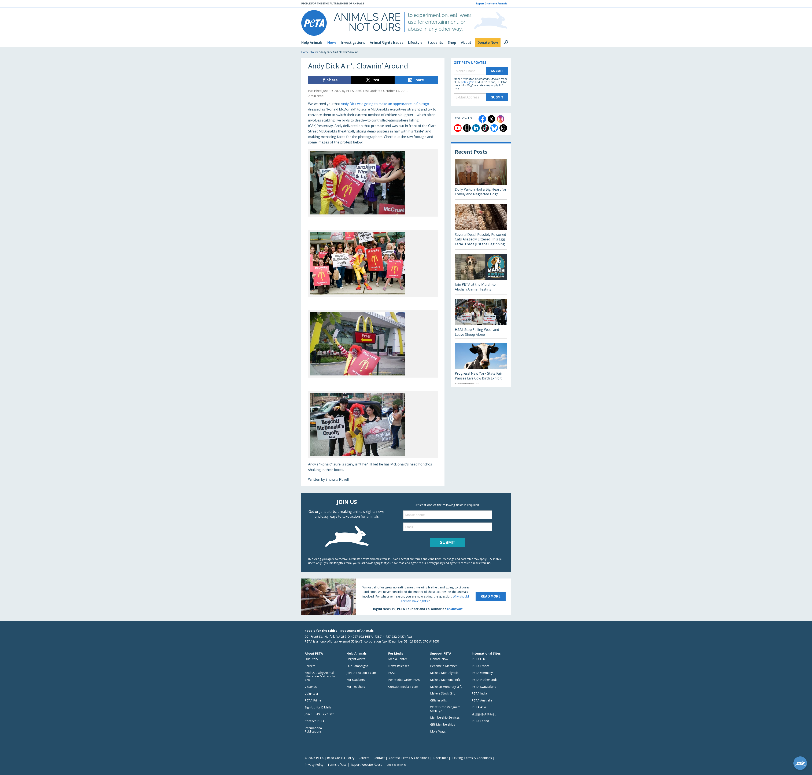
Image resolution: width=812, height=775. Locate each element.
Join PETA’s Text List (319, 714)
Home (305, 52)
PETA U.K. (479, 659)
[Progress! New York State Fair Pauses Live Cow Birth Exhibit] (481, 365)
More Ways (438, 731)
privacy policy (435, 563)
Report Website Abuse (366, 765)
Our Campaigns (357, 666)
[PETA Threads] (503, 128)
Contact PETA (314, 721)
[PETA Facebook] (482, 119)
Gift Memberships (442, 724)
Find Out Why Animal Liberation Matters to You (320, 676)
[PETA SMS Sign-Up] (467, 128)
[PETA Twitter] (491, 119)
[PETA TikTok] (485, 128)
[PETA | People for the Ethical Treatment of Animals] (314, 23)
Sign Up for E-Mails (318, 707)
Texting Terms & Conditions (472, 758)
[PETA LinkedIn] (476, 128)
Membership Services (445, 717)
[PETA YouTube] (458, 128)
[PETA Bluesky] (494, 128)
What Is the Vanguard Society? (445, 709)
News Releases (398, 666)
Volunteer (311, 694)
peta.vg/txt (467, 82)
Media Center (397, 659)
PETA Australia (482, 700)
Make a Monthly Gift (444, 673)
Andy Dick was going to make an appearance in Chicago (385, 103)
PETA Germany (482, 673)
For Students (356, 680)
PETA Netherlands (484, 680)
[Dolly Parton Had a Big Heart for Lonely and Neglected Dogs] (481, 179)
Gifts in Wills (438, 700)
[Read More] (406, 596)
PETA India (479, 693)
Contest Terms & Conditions (409, 758)
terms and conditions (428, 559)
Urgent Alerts (356, 659)
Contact (379, 758)
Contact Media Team (403, 687)
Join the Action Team (361, 673)
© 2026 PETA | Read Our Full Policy (329, 758)
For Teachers (356, 687)
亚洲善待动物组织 (483, 714)
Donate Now (439, 659)
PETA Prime (313, 700)
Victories (311, 687)
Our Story (311, 659)
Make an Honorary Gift (446, 687)
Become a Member (443, 666)
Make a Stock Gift (442, 693)
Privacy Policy (314, 765)
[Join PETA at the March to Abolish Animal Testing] (481, 274)
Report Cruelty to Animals (491, 3)
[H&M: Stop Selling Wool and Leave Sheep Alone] (481, 318)
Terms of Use (337, 765)
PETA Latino (480, 721)
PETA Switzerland (484, 687)
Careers (310, 666)
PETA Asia (479, 707)
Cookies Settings (396, 764)
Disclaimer (440, 758)
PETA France (481, 666)
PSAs (391, 673)
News (314, 52)
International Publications (313, 730)
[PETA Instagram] (500, 119)
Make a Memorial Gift (445, 680)
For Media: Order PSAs (404, 680)
